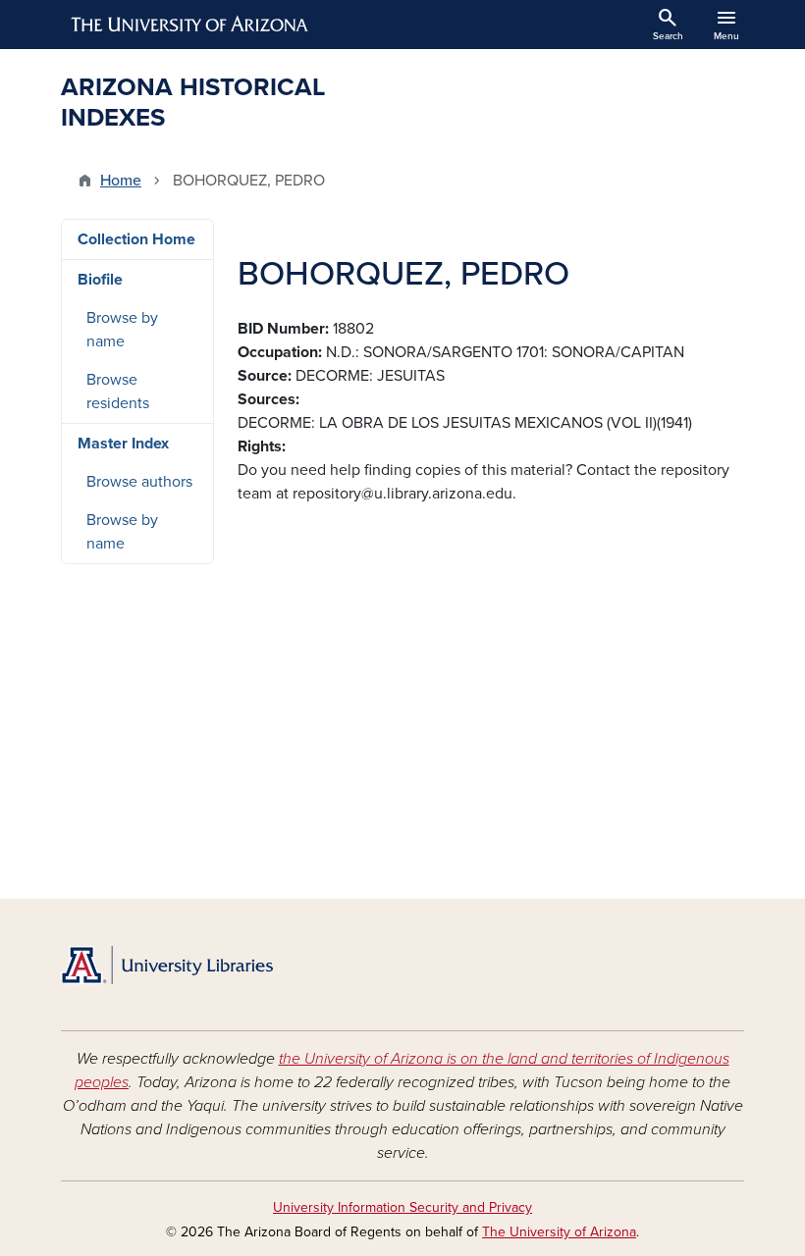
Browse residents (117, 391)
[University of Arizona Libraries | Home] (167, 965)
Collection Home (136, 239)
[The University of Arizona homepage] (190, 24)
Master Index (123, 443)
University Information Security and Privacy (402, 1207)
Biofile (100, 279)
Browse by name (122, 329)
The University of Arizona (559, 1232)
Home (120, 180)
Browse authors (139, 482)
